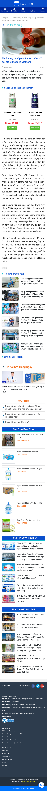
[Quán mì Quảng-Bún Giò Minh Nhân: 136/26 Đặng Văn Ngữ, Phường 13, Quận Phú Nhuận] (8, 648)
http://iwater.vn (13, 713)
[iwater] (23, 3)
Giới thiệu (5, 750)
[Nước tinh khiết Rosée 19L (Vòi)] (8, 474)
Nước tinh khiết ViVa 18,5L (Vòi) (30, 503)
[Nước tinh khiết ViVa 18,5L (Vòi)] (8, 508)
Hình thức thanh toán (9, 731)
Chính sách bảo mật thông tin (11, 743)
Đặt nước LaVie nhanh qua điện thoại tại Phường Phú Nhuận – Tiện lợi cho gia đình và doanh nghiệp (33, 346)
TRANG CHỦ (6, 686)
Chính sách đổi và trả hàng (10, 740)
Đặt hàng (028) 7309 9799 (23, 788)
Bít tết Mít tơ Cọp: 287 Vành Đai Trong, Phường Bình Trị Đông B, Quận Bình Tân (30, 669)
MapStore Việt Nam (28, 782)
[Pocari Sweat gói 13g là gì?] (34, 377)
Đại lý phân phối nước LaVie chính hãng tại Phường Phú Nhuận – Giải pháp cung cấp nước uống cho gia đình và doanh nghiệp (32, 294)
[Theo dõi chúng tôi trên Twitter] (38, 686)
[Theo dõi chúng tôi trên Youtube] (42, 686)
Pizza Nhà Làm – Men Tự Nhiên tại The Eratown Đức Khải (30, 625)
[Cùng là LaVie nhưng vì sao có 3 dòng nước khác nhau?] (8, 578)
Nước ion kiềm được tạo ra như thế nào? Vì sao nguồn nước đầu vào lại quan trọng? (30, 567)
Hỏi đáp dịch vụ (7, 759)
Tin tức (23, 11)
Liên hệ (4, 765)
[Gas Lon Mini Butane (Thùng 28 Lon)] (8, 440)
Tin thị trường (16, 18)
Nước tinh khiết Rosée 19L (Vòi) (30, 469)
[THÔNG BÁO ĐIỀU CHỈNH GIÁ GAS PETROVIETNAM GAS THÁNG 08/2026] (8, 599)
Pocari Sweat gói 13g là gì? (34, 387)
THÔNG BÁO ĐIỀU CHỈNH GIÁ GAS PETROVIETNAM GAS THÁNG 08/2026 (31, 599)
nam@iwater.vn (29, 713)
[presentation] (3, 114)
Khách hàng (6, 753)
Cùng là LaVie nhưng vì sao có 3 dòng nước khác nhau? (30, 576)
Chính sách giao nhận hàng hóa (12, 734)
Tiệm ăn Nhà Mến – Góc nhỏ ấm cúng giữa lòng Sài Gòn (30, 616)
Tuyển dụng (6, 756)
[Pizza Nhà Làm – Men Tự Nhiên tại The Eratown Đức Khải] (8, 627)
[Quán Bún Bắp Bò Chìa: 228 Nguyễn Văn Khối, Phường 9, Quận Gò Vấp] (8, 658)
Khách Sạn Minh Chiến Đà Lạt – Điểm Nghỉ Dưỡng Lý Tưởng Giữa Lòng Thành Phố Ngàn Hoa (30, 637)
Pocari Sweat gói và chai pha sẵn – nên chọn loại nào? (12, 389)
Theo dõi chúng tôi (24, 685)
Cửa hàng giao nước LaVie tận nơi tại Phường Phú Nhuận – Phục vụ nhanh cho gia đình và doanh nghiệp (32, 281)
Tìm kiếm (14, 11)
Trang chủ (5, 18)
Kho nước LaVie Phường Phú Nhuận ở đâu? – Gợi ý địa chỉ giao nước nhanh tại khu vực (33, 307)
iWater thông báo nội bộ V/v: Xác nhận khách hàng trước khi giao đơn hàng (30, 588)
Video (4, 762)
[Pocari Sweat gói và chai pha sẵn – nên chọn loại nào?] (12, 377)
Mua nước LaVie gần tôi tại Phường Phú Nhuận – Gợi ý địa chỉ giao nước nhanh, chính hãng (32, 320)
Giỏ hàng (42, 11)
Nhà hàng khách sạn (23, 609)
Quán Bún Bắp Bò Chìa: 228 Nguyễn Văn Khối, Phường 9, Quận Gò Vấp (31, 658)
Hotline (32, 11)
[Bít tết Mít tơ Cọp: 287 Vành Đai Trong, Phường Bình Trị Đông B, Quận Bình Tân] (8, 669)
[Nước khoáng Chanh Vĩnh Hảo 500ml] (8, 491)
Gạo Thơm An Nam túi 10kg (28, 520)
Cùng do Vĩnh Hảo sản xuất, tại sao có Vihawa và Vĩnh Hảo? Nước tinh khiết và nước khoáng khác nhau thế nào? (30, 546)
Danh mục (4, 11)
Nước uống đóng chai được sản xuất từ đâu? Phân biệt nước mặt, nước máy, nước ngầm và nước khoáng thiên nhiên (30, 557)
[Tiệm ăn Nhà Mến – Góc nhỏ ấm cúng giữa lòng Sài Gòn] (8, 617)
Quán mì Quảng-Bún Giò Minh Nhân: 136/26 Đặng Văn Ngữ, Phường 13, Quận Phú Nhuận (29, 648)
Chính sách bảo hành (9, 737)
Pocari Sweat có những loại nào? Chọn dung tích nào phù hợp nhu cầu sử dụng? (23, 407)
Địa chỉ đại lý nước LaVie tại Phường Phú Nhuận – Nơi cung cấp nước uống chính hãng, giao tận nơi (32, 333)
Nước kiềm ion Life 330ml (27, 452)
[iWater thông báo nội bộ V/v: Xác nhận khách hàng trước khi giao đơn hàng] (8, 588)
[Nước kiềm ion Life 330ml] (8, 457)
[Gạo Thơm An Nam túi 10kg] (8, 525)
